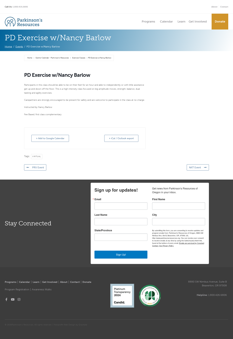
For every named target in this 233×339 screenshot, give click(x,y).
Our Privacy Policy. (166, 245)
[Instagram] (19, 299)
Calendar (166, 21)
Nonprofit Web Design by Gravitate (70, 324)
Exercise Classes (78, 58)
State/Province (103, 230)
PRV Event (38, 167)
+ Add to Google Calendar (50, 138)
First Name (158, 199)
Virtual (36, 156)
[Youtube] (12, 299)
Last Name (100, 215)
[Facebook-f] (6, 299)
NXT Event (195, 167)
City (154, 215)
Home (30, 58)
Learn (181, 21)
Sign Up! (121, 254)
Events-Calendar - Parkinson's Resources (52, 58)
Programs (148, 21)
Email (97, 199)
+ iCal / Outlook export (121, 138)
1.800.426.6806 (20, 7)
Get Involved (198, 21)
